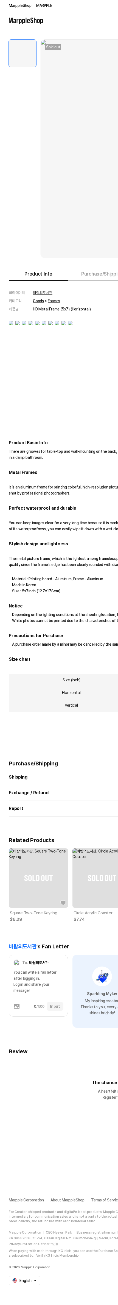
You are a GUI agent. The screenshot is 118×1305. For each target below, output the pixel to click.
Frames (54, 301)
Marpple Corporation (26, 1200)
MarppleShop (20, 5)
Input (55, 1006)
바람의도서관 (42, 292)
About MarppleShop (67, 1200)
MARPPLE (44, 5)
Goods (38, 301)
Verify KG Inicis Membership (57, 1255)
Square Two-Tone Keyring (33, 912)
